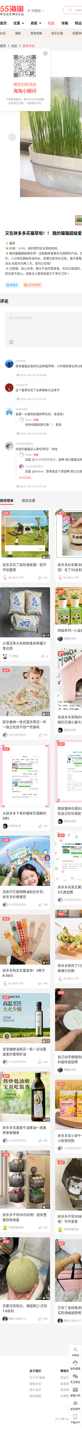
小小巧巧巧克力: (34, 466)
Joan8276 (21, 385)
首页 (3, 46)
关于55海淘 (37, 1377)
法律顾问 (66, 1396)
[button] (36, 10)
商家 (34, 23)
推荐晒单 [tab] (6, 500)
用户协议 (35, 1389)
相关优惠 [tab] (28, 500)
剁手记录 (57, 33)
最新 (18, 33)
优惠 (16, 23)
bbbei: (28, 419)
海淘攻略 (36, 33)
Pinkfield (21, 361)
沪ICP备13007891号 (67, 1419)
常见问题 (66, 1377)
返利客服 (66, 1389)
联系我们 (66, 1383)
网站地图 (35, 1396)
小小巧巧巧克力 (24, 443)
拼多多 (14, 285)
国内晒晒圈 (34, 285)
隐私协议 (35, 1383)
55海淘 (12, 10)
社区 (3, 33)
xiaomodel (22, 409)
